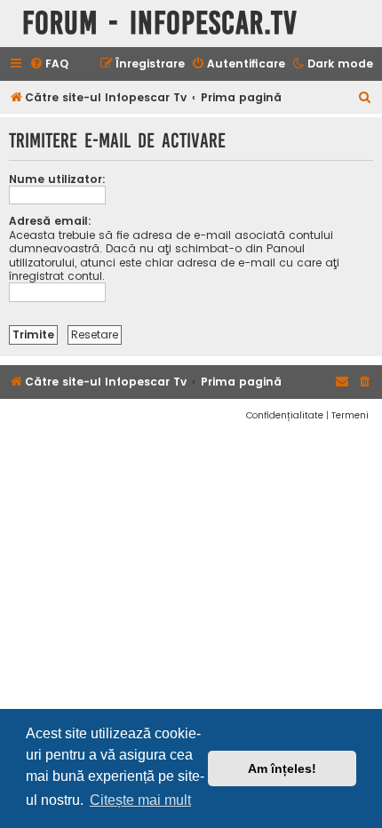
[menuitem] (48, 64)
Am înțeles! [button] (282, 768)
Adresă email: (50, 220)
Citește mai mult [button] (140, 800)
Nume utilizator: (57, 179)
